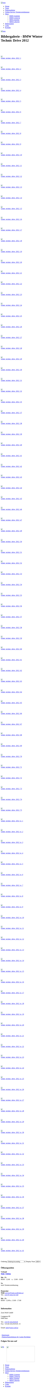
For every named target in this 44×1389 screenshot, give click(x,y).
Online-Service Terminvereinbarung (17, 12)
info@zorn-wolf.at (12, 1328)
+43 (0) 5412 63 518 (11, 1295)
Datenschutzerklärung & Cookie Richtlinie (16, 1337)
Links (7, 26)
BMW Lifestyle (14, 18)
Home (7, 6)
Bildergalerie (9, 24)
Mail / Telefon (6, 1274)
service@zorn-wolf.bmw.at (14, 1293)
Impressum (5, 1335)
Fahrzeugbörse (10, 10)
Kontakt (8, 27)
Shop (7, 14)
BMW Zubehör (14, 16)
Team (7, 8)
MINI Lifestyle (14, 22)
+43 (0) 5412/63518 (11, 1322)
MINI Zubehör (14, 20)
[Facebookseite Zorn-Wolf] (2, 1347)
